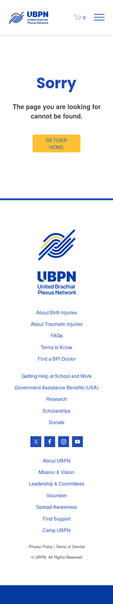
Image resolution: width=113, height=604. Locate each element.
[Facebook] (49, 441)
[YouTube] (77, 441)
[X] (35, 441)
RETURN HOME (56, 144)
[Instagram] (63, 441)
